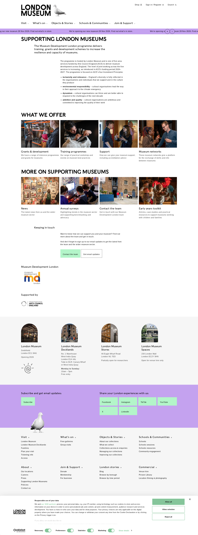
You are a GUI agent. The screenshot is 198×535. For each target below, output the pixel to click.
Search (171, 5)
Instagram (125, 402)
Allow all (168, 502)
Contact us (26, 488)
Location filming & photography (153, 478)
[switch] (70, 530)
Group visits (65, 445)
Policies (24, 485)
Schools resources (147, 448)
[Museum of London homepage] (43, 10)
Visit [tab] (23, 23)
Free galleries (66, 441)
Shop (137, 5)
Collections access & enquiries (113, 448)
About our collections (109, 441)
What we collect (107, 445)
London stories (109, 467)
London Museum (28, 441)
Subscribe (28, 402)
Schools (142, 441)
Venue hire (144, 471)
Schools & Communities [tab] (93, 23)
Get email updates (91, 254)
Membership (65, 475)
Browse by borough (108, 475)
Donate (63, 471)
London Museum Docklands (33, 445)
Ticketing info (27, 455)
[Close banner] (190, 499)
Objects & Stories (111, 437)
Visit (24, 437)
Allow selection (168, 509)
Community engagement (150, 451)
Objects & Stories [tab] (62, 23)
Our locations (27, 471)
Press (23, 478)
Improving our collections (111, 455)
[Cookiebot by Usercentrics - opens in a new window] (19, 530)
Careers (24, 475)
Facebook (106, 402)
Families (25, 448)
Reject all (168, 517)
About (25, 467)
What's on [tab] (39, 23)
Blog (102, 471)
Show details (124, 530)
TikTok (144, 402)
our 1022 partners (48, 504)
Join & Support (70, 467)
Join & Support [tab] (123, 23)
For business (66, 478)
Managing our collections (111, 451)
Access (24, 458)
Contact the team (70, 254)
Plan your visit (27, 451)
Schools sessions (147, 445)
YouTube (164, 402)
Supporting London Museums (34, 481)
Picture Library (145, 475)
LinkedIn (125, 412)
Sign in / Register (153, 5)
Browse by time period (110, 478)
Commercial (146, 467)
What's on (67, 437)
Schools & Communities (154, 437)
